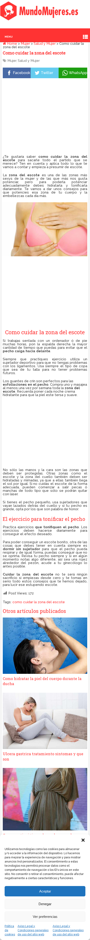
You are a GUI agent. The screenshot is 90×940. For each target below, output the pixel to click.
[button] (83, 840)
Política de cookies (10, 930)
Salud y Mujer (45, 44)
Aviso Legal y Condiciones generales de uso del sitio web (33, 930)
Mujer (25, 44)
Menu (9, 36)
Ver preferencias (45, 917)
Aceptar (45, 891)
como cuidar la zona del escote (38, 602)
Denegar (45, 904)
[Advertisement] (45, 117)
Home (11, 44)
